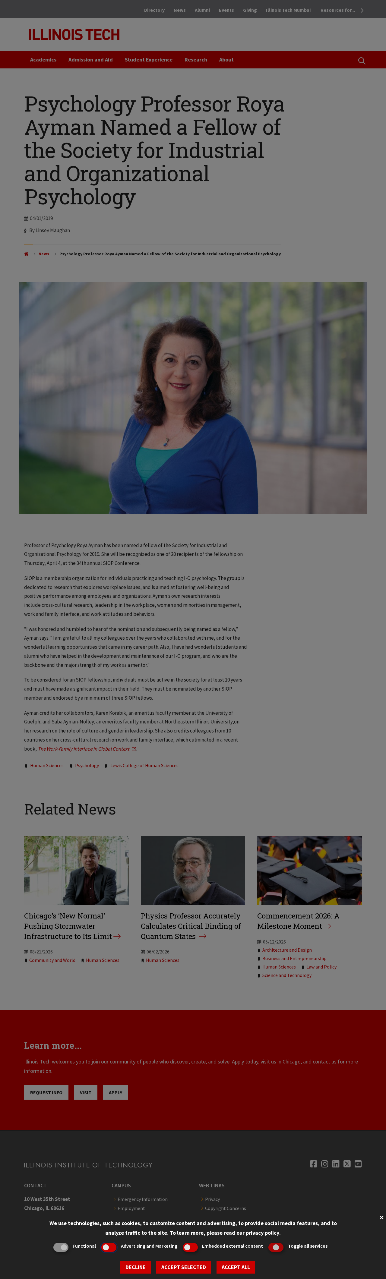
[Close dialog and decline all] (381, 1217)
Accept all (236, 1267)
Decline (135, 1267)
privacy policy (262, 1232)
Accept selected (183, 1267)
